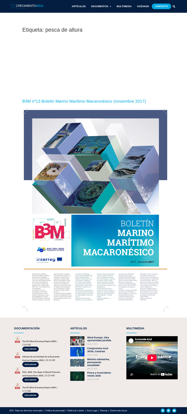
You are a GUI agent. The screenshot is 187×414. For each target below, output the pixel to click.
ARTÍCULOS (79, 6)
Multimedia (124, 6)
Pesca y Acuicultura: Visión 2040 (99, 374)
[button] (161, 6)
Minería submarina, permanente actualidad (98, 362)
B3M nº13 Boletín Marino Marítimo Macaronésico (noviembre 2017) (84, 101)
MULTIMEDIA (135, 328)
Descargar (30, 349)
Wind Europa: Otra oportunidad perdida (99, 339)
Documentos (99, 6)
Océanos (143, 6)
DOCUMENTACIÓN (27, 328)
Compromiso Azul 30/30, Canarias (97, 350)
